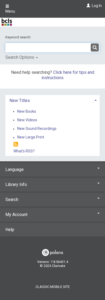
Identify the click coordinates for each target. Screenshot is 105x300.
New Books (26, 111)
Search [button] (11, 199)
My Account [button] (16, 214)
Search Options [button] (20, 57)
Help (9, 229)
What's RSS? (24, 151)
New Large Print (30, 137)
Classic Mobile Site (53, 287)
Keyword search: (18, 37)
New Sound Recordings (37, 129)
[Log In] (87, 5)
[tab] (52, 100)
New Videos (27, 120)
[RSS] (15, 144)
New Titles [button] (19, 100)
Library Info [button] (16, 184)
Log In (97, 5)
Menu (10, 11)
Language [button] (14, 169)
